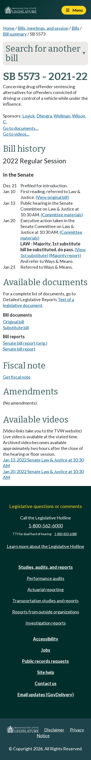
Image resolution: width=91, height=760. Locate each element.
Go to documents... (20, 128)
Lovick (28, 115)
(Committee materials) (62, 214)
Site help (45, 672)
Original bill (13, 321)
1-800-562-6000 (45, 525)
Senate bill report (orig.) (25, 343)
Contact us (46, 683)
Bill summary (15, 34)
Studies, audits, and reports (45, 567)
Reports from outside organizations (45, 611)
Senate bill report (19, 349)
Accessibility (45, 639)
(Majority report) (65, 255)
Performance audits (45, 578)
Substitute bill (16, 327)
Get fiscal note (17, 377)
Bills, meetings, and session (43, 28)
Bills (75, 28)
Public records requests (45, 661)
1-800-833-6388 (65, 534)
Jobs (45, 650)
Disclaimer (54, 729)
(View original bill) (52, 197)
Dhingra (44, 115)
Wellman (62, 115)
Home (9, 28)
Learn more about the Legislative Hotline (45, 546)
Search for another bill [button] (45, 53)
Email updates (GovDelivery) (45, 694)
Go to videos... (16, 134)
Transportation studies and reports (45, 600)
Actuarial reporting (45, 589)
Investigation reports (45, 623)
